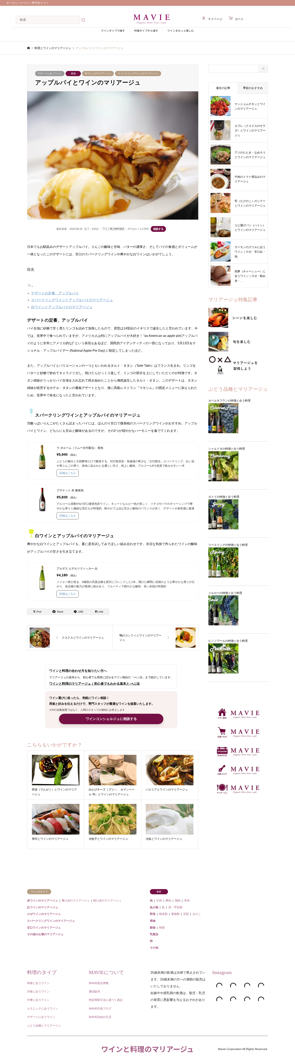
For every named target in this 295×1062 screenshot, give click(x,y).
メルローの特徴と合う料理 (225, 593)
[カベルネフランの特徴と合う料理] (238, 418)
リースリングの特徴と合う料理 (228, 544)
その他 (154, 947)
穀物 (153, 927)
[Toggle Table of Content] (30, 286)
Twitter (28, 1048)
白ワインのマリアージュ (98, 73)
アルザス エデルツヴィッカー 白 (77, 568)
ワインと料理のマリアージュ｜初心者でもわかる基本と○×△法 (94, 683)
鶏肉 (177, 900)
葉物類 (175, 914)
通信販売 (94, 991)
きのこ (196, 914)
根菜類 (163, 914)
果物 (73, 73)
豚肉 (168, 900)
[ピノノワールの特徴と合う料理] (238, 658)
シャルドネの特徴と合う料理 (226, 448)
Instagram (39, 1048)
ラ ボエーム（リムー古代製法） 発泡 (80, 447)
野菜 (153, 914)
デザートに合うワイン (50, 73)
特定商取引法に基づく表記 (106, 999)
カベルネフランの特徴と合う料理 (229, 400)
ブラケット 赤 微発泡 (70, 490)
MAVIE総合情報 (99, 983)
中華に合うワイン (38, 999)
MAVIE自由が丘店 (100, 1017)
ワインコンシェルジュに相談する (111, 719)
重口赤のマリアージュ (76, 900)
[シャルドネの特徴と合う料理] (238, 466)
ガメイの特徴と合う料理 (223, 496)
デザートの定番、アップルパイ (55, 293)
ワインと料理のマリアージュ (147, 1049)
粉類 (162, 927)
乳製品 (154, 934)
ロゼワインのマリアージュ (44, 914)
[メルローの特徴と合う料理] (238, 610)
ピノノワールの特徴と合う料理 (228, 640)
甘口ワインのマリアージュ (44, 927)
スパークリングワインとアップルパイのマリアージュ (72, 300)
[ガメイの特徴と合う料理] (238, 514)
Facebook (33, 1048)
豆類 (186, 914)
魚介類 (154, 907)
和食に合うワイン (38, 983)
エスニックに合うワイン (42, 1008)
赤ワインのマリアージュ (42, 900)
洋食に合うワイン (38, 991)
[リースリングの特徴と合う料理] (238, 562)
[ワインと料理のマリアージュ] (151, 19)
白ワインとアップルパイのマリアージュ (62, 307)
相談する (158, 228)
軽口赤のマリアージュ (107, 900)
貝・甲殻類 (175, 907)
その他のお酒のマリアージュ (45, 934)
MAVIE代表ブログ (100, 1008)
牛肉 (159, 900)
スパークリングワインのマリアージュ (138, 73)
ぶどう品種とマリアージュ (44, 1025)
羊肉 (187, 900)
